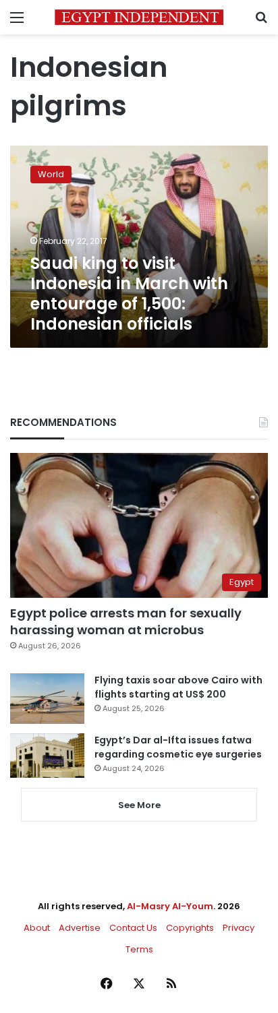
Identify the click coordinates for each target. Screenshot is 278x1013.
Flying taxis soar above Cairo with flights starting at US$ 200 (178, 687)
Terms (139, 949)
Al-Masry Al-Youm (170, 906)
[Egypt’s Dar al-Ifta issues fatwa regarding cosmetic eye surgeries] (47, 755)
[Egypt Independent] (139, 17)
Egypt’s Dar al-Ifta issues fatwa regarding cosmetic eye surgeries (178, 747)
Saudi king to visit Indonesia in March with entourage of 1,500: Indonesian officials (129, 293)
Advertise (80, 927)
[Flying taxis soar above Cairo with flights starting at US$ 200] (47, 698)
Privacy (238, 927)
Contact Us (133, 927)
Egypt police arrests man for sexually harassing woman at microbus (126, 621)
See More (139, 805)
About (37, 927)
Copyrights (190, 927)
